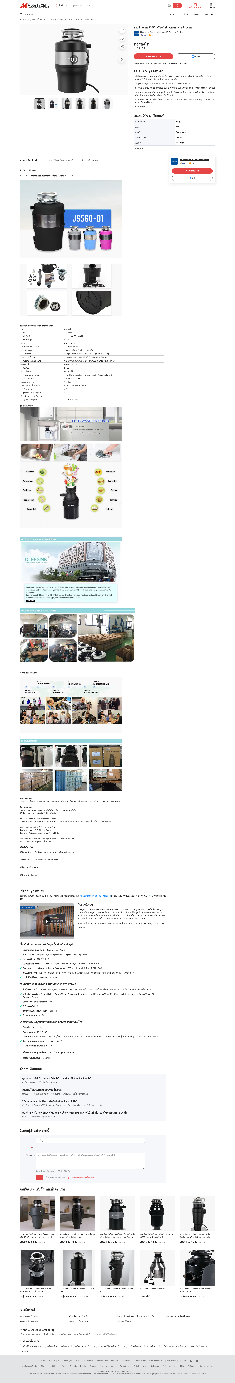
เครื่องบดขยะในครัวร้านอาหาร (152, 1288)
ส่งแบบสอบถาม (153, 56)
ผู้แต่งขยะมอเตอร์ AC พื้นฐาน (178, 1316)
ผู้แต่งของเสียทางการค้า (29, 1321)
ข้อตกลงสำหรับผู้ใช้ (65, 1361)
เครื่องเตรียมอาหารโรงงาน (58, 1346)
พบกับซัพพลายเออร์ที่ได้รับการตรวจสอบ (150, 1361)
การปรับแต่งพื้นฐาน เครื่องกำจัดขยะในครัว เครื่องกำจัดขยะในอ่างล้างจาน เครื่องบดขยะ (117, 1237)
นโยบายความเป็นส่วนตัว (84, 1361)
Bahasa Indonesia (206, 1366)
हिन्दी (164, 1366)
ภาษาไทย (172, 1366)
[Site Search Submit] (177, 5)
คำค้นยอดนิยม (127, 1361)
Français (73, 1366)
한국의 (136, 1366)
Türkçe (182, 1366)
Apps (196, 14)
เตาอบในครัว (151, 1346)
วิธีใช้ (185, 14)
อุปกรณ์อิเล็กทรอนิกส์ (38, 19)
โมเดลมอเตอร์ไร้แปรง (29, 1316)
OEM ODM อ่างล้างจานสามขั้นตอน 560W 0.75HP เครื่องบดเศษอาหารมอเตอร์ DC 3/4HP (37, 1237)
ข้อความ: (31, 1155)
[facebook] (191, 1361)
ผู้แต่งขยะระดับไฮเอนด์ (78, 1321)
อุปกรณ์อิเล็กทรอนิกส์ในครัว (61, 19)
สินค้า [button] (62, 5)
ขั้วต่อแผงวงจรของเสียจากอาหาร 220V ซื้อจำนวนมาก (185, 1346)
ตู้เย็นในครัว (136, 1346)
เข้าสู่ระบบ (210, 7)
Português (103, 1366)
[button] (169, 5)
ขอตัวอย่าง (184, 63)
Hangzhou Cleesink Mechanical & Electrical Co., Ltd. (162, 32)
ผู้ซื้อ (172, 14)
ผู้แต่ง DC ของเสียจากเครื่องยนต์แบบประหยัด (136, 1316)
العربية (145, 1366)
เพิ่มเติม (23, 1351)
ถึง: (33, 1147)
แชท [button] (197, 56)
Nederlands (155, 1366)
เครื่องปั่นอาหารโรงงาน (85, 1346)
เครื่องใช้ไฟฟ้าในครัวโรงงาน (113, 1346)
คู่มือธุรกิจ (182, 1361)
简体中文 (44, 1366)
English (35, 1366)
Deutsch (93, 1366)
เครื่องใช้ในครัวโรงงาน (31, 1346)
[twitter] (197, 1361)
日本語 (64, 1366)
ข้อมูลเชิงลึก (171, 1361)
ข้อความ (52, 1361)
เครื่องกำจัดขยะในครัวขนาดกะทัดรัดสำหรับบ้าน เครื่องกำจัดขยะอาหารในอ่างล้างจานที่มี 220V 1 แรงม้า (197, 1237)
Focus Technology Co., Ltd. (119, 1371)
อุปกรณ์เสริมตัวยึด (125, 1321)
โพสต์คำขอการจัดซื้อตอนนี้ (81, 1177)
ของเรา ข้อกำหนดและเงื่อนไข (195, 1374)
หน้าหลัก (23, 19)
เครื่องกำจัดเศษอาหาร (85, 19)
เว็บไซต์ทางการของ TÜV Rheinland (95, 895)
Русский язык (125, 1366)
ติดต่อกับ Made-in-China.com (107, 1361)
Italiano (113, 1366)
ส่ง (39, 1177)
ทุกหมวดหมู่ (28, 14)
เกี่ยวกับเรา (41, 1361)
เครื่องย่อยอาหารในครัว (78, 1316)
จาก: (33, 1140)
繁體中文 (54, 1366)
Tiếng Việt (192, 1366)
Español (83, 1366)
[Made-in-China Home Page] (34, 5)
